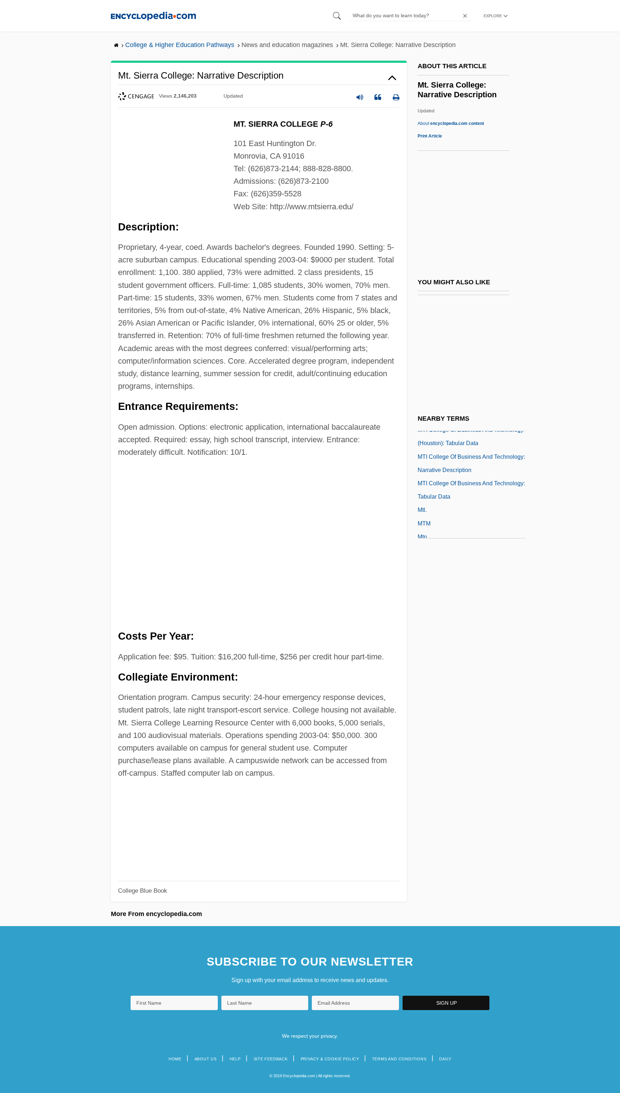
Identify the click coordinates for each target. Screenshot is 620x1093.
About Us (205, 1059)
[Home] (153, 15)
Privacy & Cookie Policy (330, 1059)
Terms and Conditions (399, 1059)
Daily (445, 1059)
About (451, 123)
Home (175, 1059)
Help (235, 1059)
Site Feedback (271, 1059)
